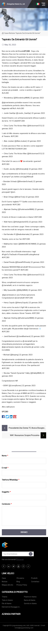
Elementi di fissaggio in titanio (11, 607)
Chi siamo (20, 578)
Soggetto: (6, 492)
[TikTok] (28, 566)
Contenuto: (7, 504)
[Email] (30, 554)
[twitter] (13, 566)
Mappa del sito (7, 585)
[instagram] (23, 566)
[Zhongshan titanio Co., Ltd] (14, 545)
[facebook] (4, 566)
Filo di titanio (6, 603)
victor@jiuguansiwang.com (24, 628)
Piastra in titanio (30, 597)
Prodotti (34, 578)
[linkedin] (8, 566)
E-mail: (5, 468)
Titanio (4, 597)
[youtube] (18, 566)
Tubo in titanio (7, 600)
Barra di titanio (29, 600)
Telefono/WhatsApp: (10, 480)
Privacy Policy (21, 585)
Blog (18, 582)
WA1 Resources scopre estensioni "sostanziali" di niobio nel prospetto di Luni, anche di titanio (18, 435)
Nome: (5, 456)
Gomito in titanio (30, 603)
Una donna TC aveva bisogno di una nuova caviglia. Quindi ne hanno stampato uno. (31, 428)
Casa (6, 33)
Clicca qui (20, 559)
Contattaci (35, 582)
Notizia (4, 582)
